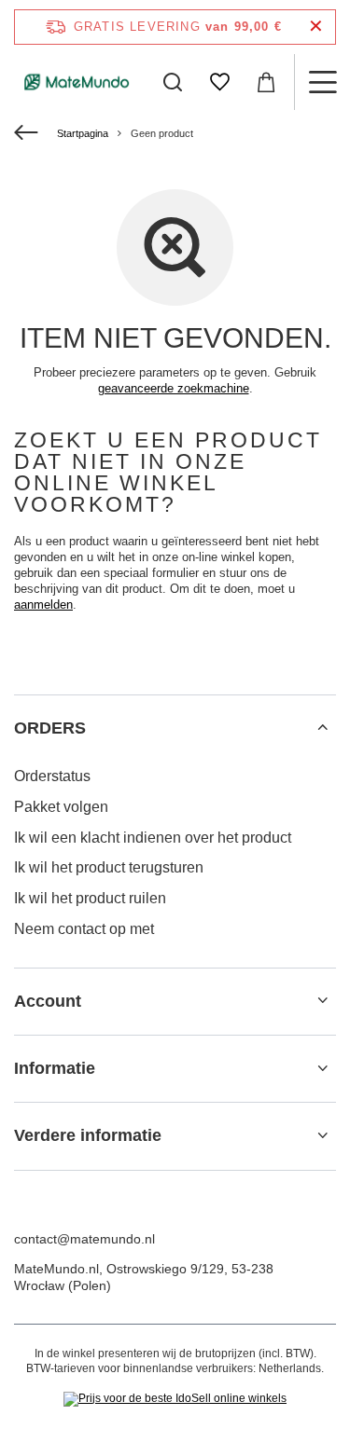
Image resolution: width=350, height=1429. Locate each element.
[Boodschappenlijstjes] (219, 82)
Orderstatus (52, 776)
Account (47, 1001)
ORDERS (50, 728)
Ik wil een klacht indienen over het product (152, 837)
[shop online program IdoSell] (175, 1399)
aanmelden (43, 604)
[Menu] (322, 82)
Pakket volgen (61, 807)
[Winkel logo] (77, 81)
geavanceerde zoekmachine (173, 388)
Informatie (54, 1068)
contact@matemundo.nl (84, 1238)
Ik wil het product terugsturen (108, 867)
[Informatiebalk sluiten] (316, 26)
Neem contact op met (84, 929)
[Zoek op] (172, 82)
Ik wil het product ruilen (90, 898)
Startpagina (82, 133)
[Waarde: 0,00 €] (266, 82)
